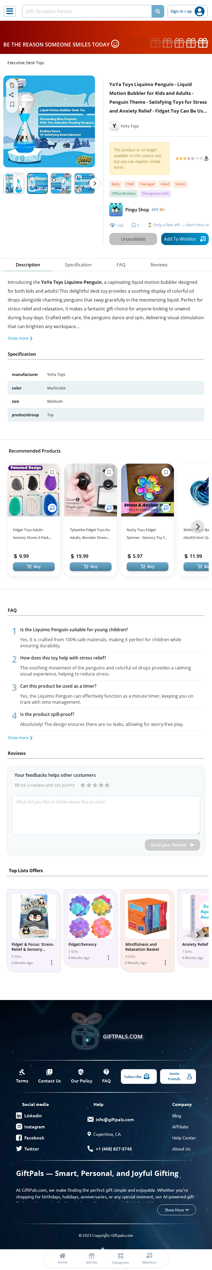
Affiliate (180, 1126)
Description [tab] (28, 265)
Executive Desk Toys (25, 62)
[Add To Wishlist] (52, 507)
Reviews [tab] (159, 265)
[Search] (158, 11)
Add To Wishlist (180, 239)
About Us (181, 1148)
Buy (37, 566)
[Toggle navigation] (10, 11)
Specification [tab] (78, 265)
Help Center (184, 1137)
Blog (176, 1115)
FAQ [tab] (121, 265)
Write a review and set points (45, 785)
